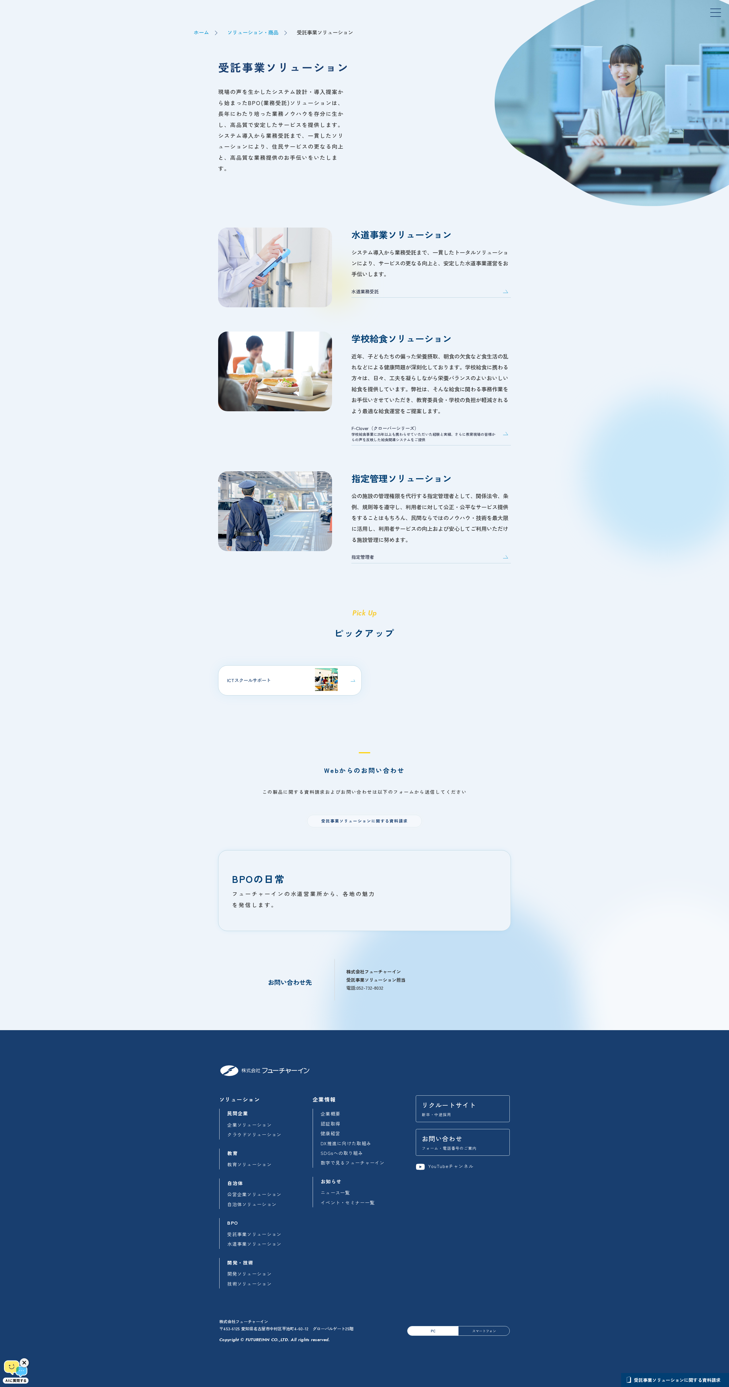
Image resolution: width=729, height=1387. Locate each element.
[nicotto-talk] (15, 1371)
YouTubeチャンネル (450, 1166)
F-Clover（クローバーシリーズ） (423, 433)
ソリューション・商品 (253, 32)
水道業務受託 (365, 291)
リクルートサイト (449, 1108)
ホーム (201, 32)
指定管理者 (362, 556)
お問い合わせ (449, 1142)
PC (433, 1330)
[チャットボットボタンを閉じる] (24, 1362)
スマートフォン (484, 1330)
